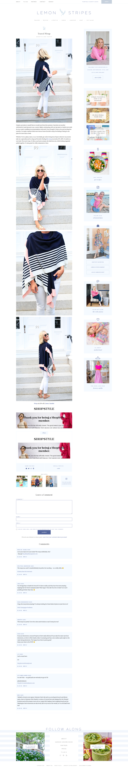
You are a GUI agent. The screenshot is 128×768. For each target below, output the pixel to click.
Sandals (52, 403)
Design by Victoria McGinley (70, 765)
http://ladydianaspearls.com (30, 554)
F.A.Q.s (26, 1)
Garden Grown (97, 746)
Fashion (37, 20)
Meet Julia (98, 77)
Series (64, 20)
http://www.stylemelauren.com (26, 683)
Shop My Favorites (98, 262)
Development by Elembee (85, 765)
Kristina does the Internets (24, 571)
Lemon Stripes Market (98, 267)
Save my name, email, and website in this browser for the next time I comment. (41, 529)
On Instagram (30, 746)
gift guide (90, 20)
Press (64, 749)
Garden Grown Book (64, 742)
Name (18, 516)
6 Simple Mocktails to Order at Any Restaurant (98, 98)
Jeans (47, 403)
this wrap (49, 139)
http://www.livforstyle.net (24, 663)
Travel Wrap (44, 33)
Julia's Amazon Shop (97, 272)
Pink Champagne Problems (24, 607)
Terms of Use (49, 765)
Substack (73, 20)
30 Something (52, 481)
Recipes (45, 20)
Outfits (49, 36)
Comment (20, 499)
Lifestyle (55, 20)
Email (18, 523)
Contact (42, 1)
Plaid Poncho (37, 481)
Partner (33, 1)
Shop (106, 1)
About (18, 1)
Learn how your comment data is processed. (55, 537)
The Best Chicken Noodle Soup (98, 116)
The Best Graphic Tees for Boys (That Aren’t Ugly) (98, 133)
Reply (25, 556)
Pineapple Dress (22, 481)
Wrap (35, 403)
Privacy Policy (58, 765)
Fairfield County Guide (90, 1)
